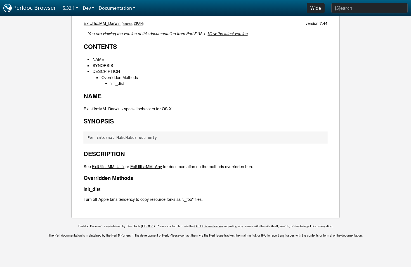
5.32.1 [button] (69, 8)
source (127, 23)
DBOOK (148, 226)
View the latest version (228, 33)
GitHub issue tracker (208, 226)
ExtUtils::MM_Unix (108, 166)
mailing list (248, 235)
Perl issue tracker (221, 235)
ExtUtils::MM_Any (146, 166)
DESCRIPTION (106, 71)
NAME (98, 59)
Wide (315, 8)
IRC (263, 235)
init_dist (117, 83)
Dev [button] (87, 8)
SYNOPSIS (103, 65)
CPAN (138, 23)
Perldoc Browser (34, 7)
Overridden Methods (119, 77)
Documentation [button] (115, 8)
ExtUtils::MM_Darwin (102, 23)
